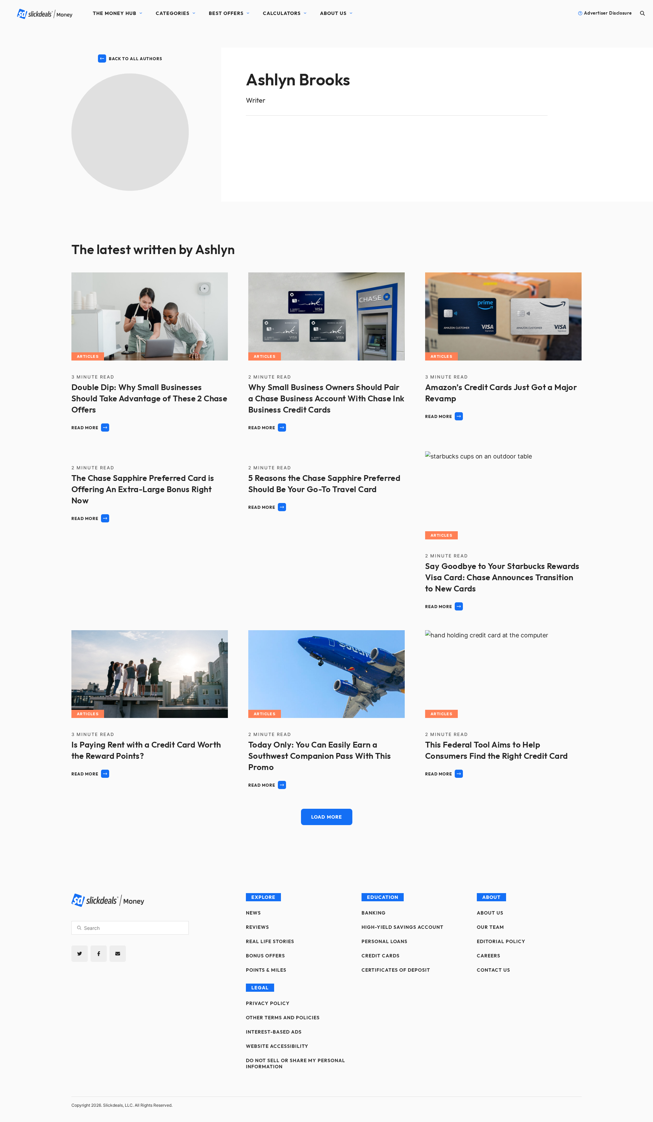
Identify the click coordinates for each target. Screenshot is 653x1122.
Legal (260, 988)
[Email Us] (118, 953)
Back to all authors (135, 58)
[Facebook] (98, 953)
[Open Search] (642, 13)
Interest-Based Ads (274, 1032)
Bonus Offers (265, 956)
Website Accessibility (277, 1046)
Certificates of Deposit (396, 970)
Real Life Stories (270, 941)
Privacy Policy (268, 1003)
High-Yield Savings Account (402, 927)
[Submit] (79, 927)
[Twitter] (79, 953)
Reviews (257, 927)
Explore (263, 897)
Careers (488, 956)
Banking (374, 913)
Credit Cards (381, 956)
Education (382, 897)
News (253, 913)
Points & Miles (266, 970)
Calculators (282, 13)
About (491, 897)
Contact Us (493, 970)
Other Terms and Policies (283, 1018)
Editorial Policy (501, 941)
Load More (326, 817)
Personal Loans (384, 941)
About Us (333, 13)
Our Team (490, 927)
